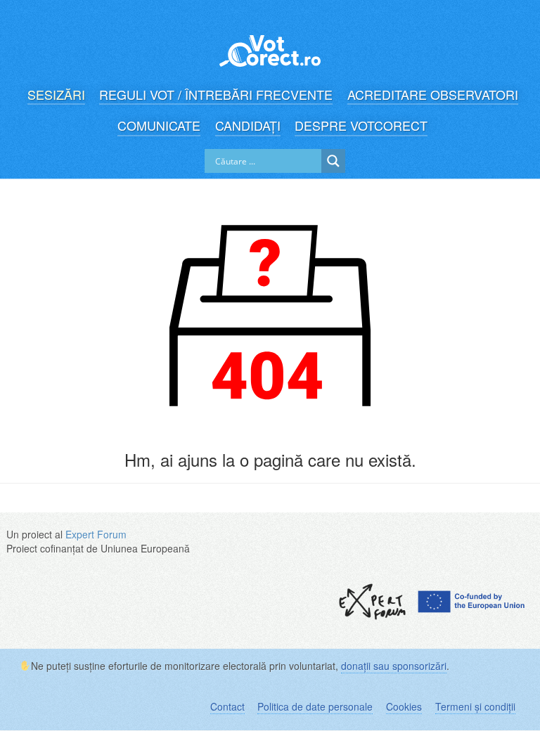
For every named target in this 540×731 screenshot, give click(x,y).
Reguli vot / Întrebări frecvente (216, 94)
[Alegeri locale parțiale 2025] (270, 43)
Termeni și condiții (475, 706)
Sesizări (56, 94)
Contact (227, 706)
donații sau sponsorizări (393, 666)
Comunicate (158, 125)
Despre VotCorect (361, 125)
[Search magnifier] (333, 161)
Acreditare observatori (432, 94)
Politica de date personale (315, 706)
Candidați (248, 125)
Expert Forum (96, 534)
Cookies (404, 706)
